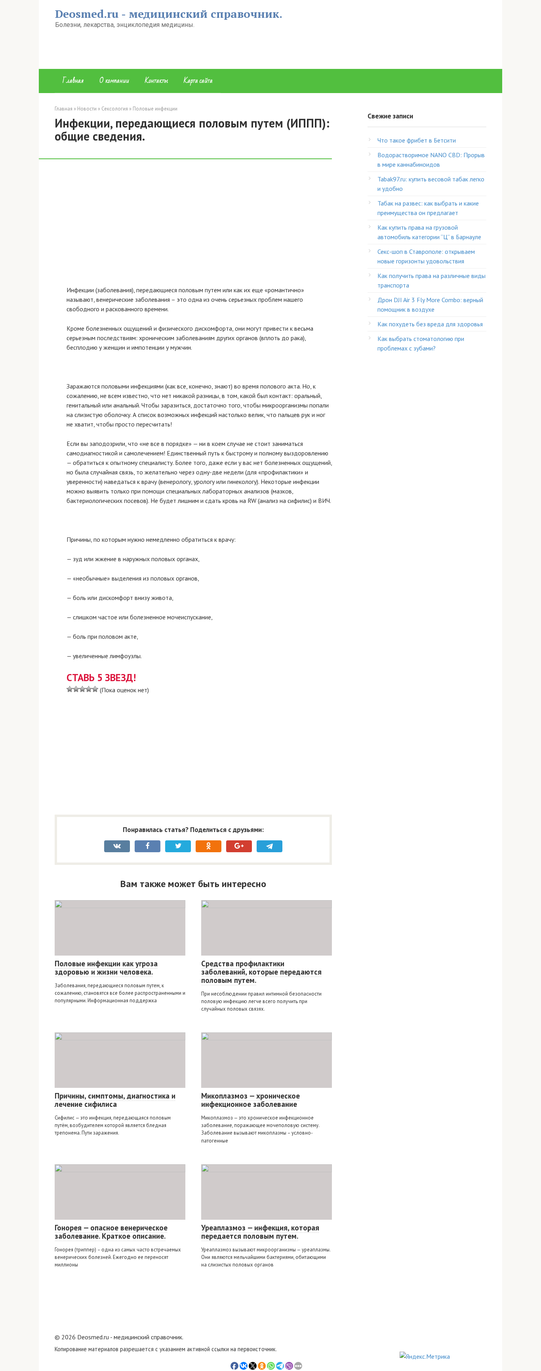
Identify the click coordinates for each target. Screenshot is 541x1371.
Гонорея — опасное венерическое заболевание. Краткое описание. (111, 1232)
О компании (114, 80)
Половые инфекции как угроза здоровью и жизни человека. (106, 968)
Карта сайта (198, 80)
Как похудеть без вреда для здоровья (430, 324)
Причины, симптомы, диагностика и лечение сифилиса (115, 1100)
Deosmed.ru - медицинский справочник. (168, 13)
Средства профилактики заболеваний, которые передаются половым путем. (261, 972)
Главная (73, 80)
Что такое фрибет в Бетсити (416, 140)
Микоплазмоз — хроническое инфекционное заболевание (250, 1100)
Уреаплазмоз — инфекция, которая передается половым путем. (260, 1232)
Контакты (156, 80)
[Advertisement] (199, 226)
